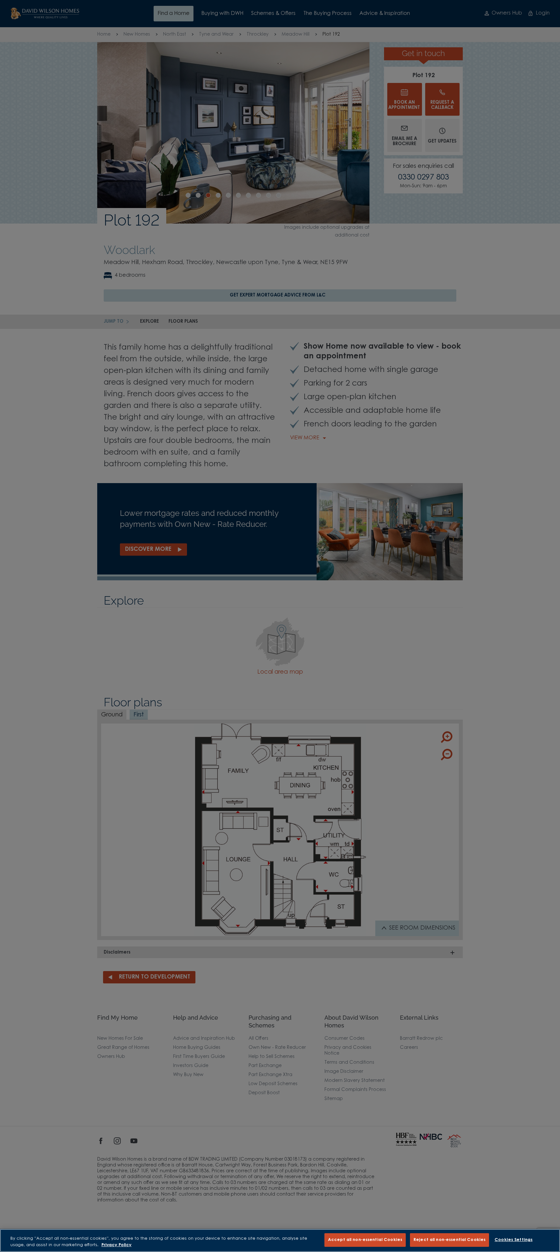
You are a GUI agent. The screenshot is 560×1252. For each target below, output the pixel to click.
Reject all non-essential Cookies (449, 1240)
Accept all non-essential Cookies (365, 1240)
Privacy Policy (116, 1245)
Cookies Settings (513, 1240)
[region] (280, 1240)
